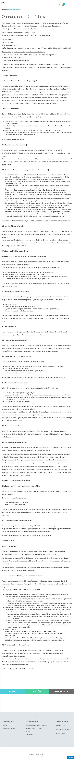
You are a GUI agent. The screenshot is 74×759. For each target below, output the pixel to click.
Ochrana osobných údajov (34, 728)
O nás (5, 725)
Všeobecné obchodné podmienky (37, 725)
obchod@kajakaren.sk (21, 60)
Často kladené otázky (10, 728)
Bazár (37, 691)
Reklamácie (29, 734)
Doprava (28, 731)
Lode (12, 691)
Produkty (61, 691)
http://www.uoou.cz (8, 460)
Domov (4, 9)
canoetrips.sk (60, 733)
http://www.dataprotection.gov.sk (18, 475)
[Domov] (4, 3)
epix (43, 754)
